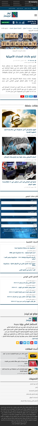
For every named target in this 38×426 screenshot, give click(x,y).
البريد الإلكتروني (32, 212)
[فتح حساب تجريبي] (19, 23)
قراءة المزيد (35, 339)
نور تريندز (35, 28)
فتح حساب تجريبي (20, 8)
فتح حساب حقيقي (28, 8)
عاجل (36, 387)
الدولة (35, 223)
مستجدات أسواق (27, 28)
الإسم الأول (33, 200)
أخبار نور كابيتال (34, 384)
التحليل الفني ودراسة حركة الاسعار (29, 401)
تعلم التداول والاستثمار (32, 394)
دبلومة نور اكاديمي (12, 8)
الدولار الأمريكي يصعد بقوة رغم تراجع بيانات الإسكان (20, 157)
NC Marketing (31, 60)
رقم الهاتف (33, 217)
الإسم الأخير (33, 206)
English (34, 8)
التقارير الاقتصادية (33, 391)
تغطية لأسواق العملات (15, 28)
